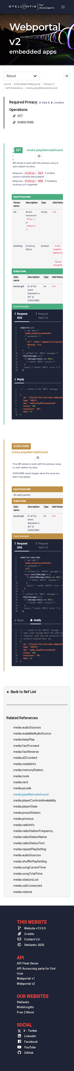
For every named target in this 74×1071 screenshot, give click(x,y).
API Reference (14, 88)
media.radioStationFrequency (33, 831)
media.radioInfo (24, 825)
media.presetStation (26, 813)
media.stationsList (25, 880)
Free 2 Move (25, 1012)
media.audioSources (27, 727)
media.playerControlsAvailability (34, 800)
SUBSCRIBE (25, 122)
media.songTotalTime (28, 874)
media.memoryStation (28, 770)
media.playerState (25, 806)
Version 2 (49, 84)
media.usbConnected (27, 886)
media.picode (22, 788)
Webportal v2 (26, 984)
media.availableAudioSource (32, 733)
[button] (63, 7)
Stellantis (23, 1002)
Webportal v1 (26, 978)
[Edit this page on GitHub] (66, 76)
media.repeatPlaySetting (29, 849)
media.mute (21, 776)
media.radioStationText (29, 843)
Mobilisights (25, 1007)
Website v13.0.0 (34, 928)
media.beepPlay (24, 739)
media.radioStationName (30, 837)
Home (7, 84)
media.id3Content (25, 758)
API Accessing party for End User (36, 971)
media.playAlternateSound (41, 88)
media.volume (22, 892)
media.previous (23, 819)
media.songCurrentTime (29, 867)
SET (20, 116)
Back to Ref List (23, 692)
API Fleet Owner (28, 963)
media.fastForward (26, 746)
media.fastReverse (26, 752)
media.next (20, 782)
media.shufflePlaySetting (30, 861)
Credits (28, 934)
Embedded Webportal (27, 84)
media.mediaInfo (24, 764)
